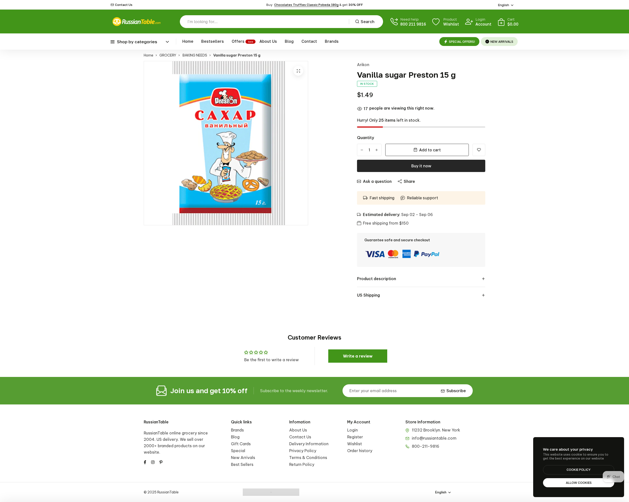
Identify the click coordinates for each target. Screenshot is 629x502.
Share (409, 181)
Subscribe (456, 390)
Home (187, 41)
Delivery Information (309, 443)
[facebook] (145, 461)
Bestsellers (212, 41)
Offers (238, 41)
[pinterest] (160, 461)
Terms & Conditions (308, 457)
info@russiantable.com (434, 438)
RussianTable (156, 421)
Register (355, 436)
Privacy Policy (302, 450)
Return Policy (301, 464)
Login (352, 430)
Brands (332, 41)
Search (367, 21)
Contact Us (123, 4)
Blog (289, 41)
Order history (359, 450)
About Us (268, 41)
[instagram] (153, 461)
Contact (309, 41)
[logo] (136, 21)
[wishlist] (478, 150)
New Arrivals (243, 457)
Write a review (357, 356)
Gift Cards (241, 443)
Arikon (363, 64)
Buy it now (421, 165)
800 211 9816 (413, 24)
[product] (298, 71)
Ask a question (377, 181)
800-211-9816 (425, 446)
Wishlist (354, 443)
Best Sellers (242, 464)
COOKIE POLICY (579, 470)
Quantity (365, 137)
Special (238, 450)
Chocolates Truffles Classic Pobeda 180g (306, 5)
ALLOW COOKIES (579, 483)
